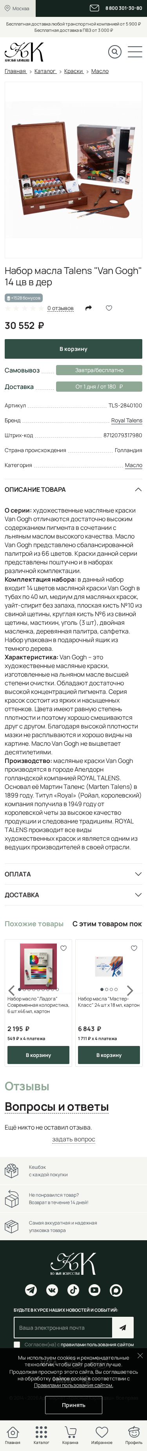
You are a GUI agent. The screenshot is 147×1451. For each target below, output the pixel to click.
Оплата (18, 874)
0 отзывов (60, 308)
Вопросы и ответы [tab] (57, 1107)
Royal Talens (126, 420)
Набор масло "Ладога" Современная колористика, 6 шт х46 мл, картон (38, 1005)
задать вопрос (73, 1139)
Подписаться (123, 1327)
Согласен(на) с (79, 1344)
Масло (133, 465)
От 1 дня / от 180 (86, 386)
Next (130, 1003)
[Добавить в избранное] (63, 948)
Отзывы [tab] (27, 1086)
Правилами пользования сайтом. (73, 1385)
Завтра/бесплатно (99, 370)
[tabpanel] (73, 1133)
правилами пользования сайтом (97, 1344)
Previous (16, 1003)
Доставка (22, 895)
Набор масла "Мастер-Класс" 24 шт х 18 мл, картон (109, 1002)
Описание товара (35, 489)
